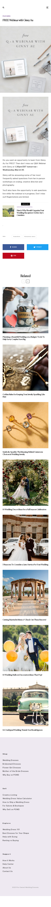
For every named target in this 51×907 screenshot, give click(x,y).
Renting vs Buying (11, 840)
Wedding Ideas (30, 236)
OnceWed (17, 236)
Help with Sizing (10, 837)
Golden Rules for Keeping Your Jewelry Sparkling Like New (24, 395)
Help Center (8, 864)
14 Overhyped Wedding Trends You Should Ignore (22, 730)
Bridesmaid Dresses (12, 764)
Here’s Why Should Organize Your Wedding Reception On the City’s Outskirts (30, 212)
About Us (7, 868)
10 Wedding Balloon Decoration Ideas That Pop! (22, 675)
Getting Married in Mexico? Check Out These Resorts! (24, 620)
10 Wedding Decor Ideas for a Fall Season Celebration (24, 509)
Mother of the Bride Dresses (16, 771)
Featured (6, 16)
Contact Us (8, 871)
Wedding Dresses (11, 760)
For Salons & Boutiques (13, 806)
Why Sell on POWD (11, 809)
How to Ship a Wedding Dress (16, 802)
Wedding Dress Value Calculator (17, 798)
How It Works (9, 860)
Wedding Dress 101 (11, 829)
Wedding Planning (24, 207)
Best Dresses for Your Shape (16, 833)
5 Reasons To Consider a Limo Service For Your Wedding (25, 565)
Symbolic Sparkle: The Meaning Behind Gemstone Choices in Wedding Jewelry (23, 453)
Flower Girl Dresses (12, 768)
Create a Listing (10, 795)
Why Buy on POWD (11, 775)
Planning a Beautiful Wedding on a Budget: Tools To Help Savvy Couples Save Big (24, 338)
